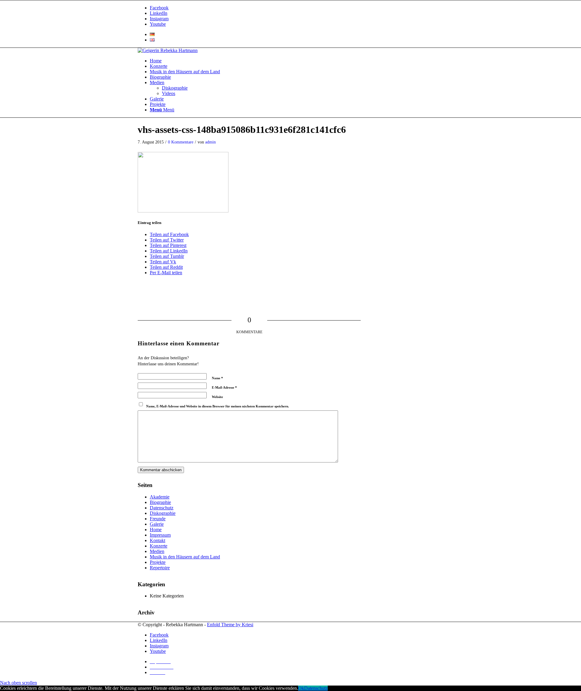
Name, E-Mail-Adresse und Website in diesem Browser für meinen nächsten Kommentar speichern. (217, 406)
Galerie (157, 524)
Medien (157, 551)
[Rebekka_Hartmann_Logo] (168, 50)
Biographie (160, 502)
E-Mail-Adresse (224, 387)
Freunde (158, 518)
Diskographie (163, 513)
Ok (301, 688)
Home (156, 529)
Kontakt (157, 540)
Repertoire (160, 567)
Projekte (158, 562)
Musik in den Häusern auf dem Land (185, 556)
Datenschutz (161, 507)
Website (217, 397)
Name (217, 378)
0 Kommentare (180, 142)
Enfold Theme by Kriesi (230, 624)
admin (210, 142)
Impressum (160, 535)
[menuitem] (296, 34)
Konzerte (158, 545)
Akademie (159, 496)
